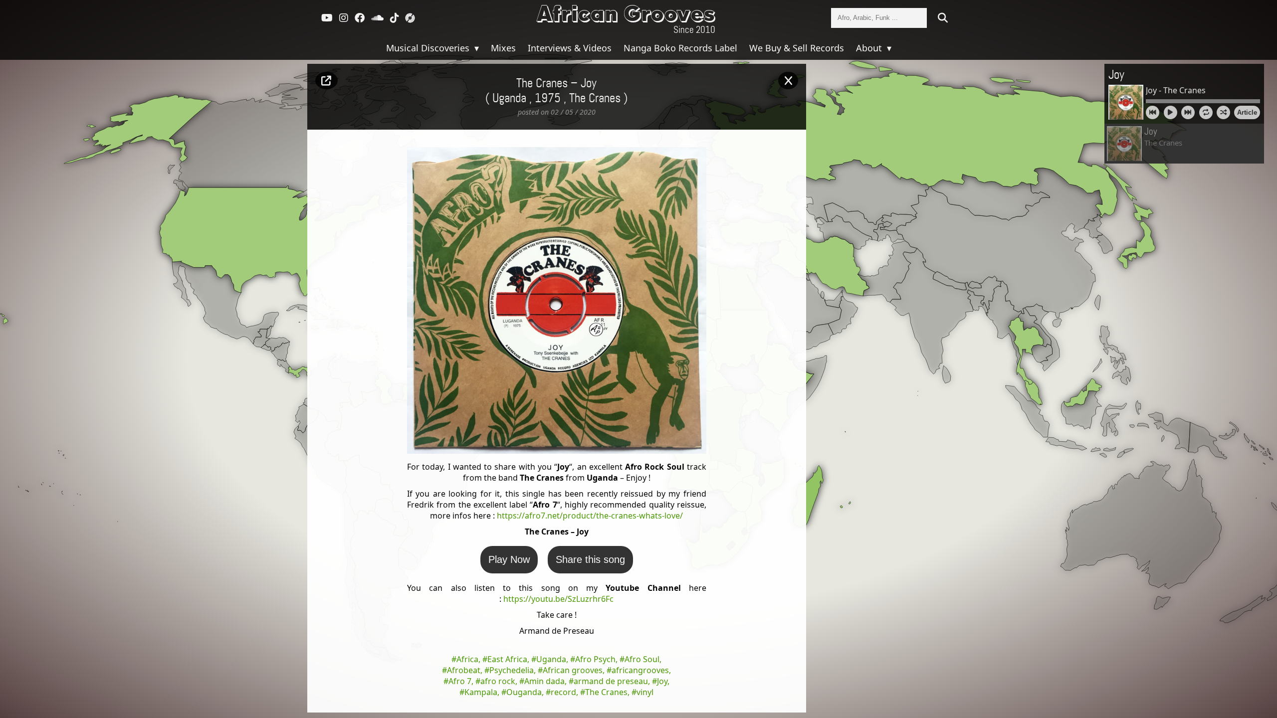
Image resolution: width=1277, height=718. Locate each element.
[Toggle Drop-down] (475, 48)
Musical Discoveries (429, 48)
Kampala (480, 692)
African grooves (573, 670)
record (563, 692)
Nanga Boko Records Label (680, 48)
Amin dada (544, 681)
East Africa (507, 659)
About (870, 48)
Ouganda (524, 692)
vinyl (645, 692)
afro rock (497, 681)
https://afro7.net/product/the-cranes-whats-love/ (590, 515)
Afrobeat (463, 670)
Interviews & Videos (570, 48)
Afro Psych (595, 659)
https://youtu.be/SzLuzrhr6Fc (558, 598)
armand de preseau (611, 681)
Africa (467, 659)
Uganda (551, 659)
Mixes (503, 48)
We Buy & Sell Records (796, 48)
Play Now (509, 559)
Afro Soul (642, 659)
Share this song (590, 559)
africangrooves (640, 670)
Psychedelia (511, 670)
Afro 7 (459, 681)
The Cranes (595, 98)
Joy (662, 681)
